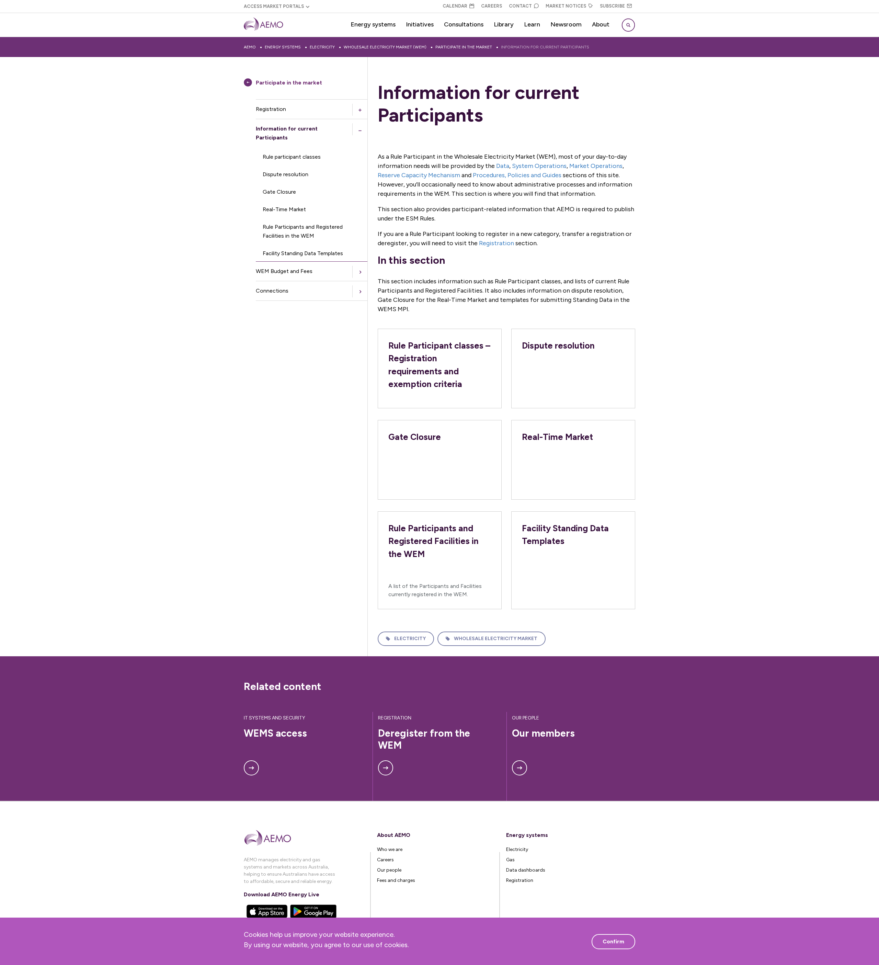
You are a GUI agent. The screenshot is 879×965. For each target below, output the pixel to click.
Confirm (613, 941)
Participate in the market (463, 47)
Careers (491, 6)
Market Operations (596, 166)
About (600, 24)
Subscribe (612, 6)
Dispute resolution (285, 174)
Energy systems (373, 24)
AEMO (250, 47)
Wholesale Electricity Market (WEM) (385, 47)
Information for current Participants (545, 47)
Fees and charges (396, 880)
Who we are (389, 849)
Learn (532, 24)
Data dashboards (525, 870)
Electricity (322, 47)
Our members (543, 733)
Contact (520, 6)
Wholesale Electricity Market (495, 639)
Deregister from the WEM (425, 739)
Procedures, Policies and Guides (517, 175)
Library (504, 24)
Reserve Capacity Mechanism (419, 175)
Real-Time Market (284, 209)
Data (502, 166)
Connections (272, 290)
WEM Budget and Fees (284, 271)
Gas (510, 860)
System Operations (539, 166)
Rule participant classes (292, 157)
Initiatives (420, 24)
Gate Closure (279, 192)
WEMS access (275, 733)
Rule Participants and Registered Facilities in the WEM (303, 231)
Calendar (455, 6)
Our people (389, 870)
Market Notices (566, 6)
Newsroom (566, 24)
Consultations (463, 24)
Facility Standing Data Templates (303, 253)
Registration (271, 109)
